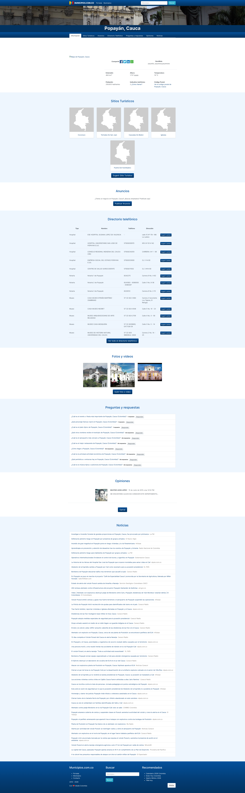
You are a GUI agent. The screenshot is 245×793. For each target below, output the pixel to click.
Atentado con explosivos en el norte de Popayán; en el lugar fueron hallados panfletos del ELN (105, 733)
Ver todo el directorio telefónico (122, 341)
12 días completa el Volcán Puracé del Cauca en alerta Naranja (94, 637)
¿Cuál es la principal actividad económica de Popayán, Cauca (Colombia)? (103, 454)
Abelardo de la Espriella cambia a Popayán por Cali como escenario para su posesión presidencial (107, 567)
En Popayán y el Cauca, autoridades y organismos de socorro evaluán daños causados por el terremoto (109, 642)
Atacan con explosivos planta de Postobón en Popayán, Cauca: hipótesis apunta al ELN (103, 665)
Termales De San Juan (109, 135)
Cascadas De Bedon (136, 135)
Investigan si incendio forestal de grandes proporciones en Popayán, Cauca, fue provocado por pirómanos (110, 534)
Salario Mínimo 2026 (153, 778)
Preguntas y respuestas (134, 36)
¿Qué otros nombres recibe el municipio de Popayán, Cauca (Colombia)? (102, 433)
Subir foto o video (122, 392)
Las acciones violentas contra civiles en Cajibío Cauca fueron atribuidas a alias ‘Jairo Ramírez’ (105, 679)
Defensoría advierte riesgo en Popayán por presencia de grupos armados (98, 539)
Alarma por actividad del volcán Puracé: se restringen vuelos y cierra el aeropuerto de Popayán (106, 729)
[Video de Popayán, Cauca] (150, 372)
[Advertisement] (122, 49)
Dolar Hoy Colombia (153, 776)
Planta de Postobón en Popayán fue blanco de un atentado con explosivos (98, 724)
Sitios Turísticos (88, 36)
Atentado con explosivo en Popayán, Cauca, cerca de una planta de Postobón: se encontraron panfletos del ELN (112, 633)
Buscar (171, 3)
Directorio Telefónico (115, 36)
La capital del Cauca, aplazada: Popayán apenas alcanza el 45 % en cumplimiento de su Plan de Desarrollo (110, 750)
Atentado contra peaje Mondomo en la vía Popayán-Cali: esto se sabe (96, 708)
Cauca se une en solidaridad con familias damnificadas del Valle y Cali (96, 703)
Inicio (171, 785)
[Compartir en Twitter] (124, 61)
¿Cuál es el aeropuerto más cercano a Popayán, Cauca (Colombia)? (100, 438)
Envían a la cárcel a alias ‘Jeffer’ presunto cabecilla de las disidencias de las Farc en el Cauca (105, 628)
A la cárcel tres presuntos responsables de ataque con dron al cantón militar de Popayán (103, 754)
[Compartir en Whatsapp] (131, 61)
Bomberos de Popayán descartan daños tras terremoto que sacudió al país (98, 572)
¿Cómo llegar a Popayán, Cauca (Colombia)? (92, 449)
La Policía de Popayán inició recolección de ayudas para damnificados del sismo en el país (104, 604)
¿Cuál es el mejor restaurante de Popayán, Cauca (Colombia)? (98, 443)
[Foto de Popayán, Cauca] (95, 375)
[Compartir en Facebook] (121, 61)
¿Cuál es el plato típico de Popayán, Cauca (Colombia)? (95, 427)
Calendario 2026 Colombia (156, 773)
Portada (99, 3)
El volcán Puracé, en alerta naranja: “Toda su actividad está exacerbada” (97, 651)
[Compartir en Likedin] (128, 61)
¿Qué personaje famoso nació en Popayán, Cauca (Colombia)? (98, 422)
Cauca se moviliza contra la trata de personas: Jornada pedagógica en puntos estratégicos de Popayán (109, 684)
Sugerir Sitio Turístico (122, 175)
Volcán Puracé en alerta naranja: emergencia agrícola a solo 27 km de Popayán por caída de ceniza (107, 745)
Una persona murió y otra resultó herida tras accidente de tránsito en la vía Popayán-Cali (103, 647)
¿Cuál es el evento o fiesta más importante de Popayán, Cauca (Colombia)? (102, 416)
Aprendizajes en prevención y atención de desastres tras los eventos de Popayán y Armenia (104, 548)
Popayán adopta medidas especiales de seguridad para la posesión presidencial (100, 618)
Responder (139, 417)
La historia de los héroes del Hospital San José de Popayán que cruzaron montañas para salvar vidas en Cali (110, 562)
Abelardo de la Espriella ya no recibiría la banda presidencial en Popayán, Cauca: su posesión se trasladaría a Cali (112, 675)
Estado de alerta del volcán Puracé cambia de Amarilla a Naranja (95, 583)
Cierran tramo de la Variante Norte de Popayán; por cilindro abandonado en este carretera (104, 698)
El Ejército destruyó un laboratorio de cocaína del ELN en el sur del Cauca (98, 661)
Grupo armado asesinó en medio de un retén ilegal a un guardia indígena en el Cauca (102, 623)
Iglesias (163, 135)
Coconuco (81, 135)
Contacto (76, 778)
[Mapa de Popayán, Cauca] (79, 57)
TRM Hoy (149, 780)
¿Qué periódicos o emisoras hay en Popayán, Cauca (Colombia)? (99, 459)
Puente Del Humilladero (122, 168)
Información (75, 36)
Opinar (122, 510)
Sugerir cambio (166, 235)
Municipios (107, 3)
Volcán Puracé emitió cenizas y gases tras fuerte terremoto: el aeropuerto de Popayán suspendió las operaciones (112, 600)
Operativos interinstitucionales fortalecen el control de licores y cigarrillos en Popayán (102, 558)
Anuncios (101, 36)
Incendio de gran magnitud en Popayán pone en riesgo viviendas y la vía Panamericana (103, 543)
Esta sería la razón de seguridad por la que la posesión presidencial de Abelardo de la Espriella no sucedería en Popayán (115, 689)
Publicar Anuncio (122, 203)
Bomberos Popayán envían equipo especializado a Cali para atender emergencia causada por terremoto (109, 656)
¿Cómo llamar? (136, 84)
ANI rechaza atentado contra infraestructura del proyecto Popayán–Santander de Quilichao (104, 588)
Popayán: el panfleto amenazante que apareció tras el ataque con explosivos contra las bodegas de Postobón (111, 719)
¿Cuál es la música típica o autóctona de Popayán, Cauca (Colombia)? (101, 465)
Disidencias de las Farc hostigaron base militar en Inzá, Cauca (93, 614)
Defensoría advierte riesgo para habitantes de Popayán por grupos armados (99, 553)
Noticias (160, 36)
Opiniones (149, 36)
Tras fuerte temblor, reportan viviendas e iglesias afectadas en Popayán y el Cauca (101, 609)
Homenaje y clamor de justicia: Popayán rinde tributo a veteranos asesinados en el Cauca (103, 693)
